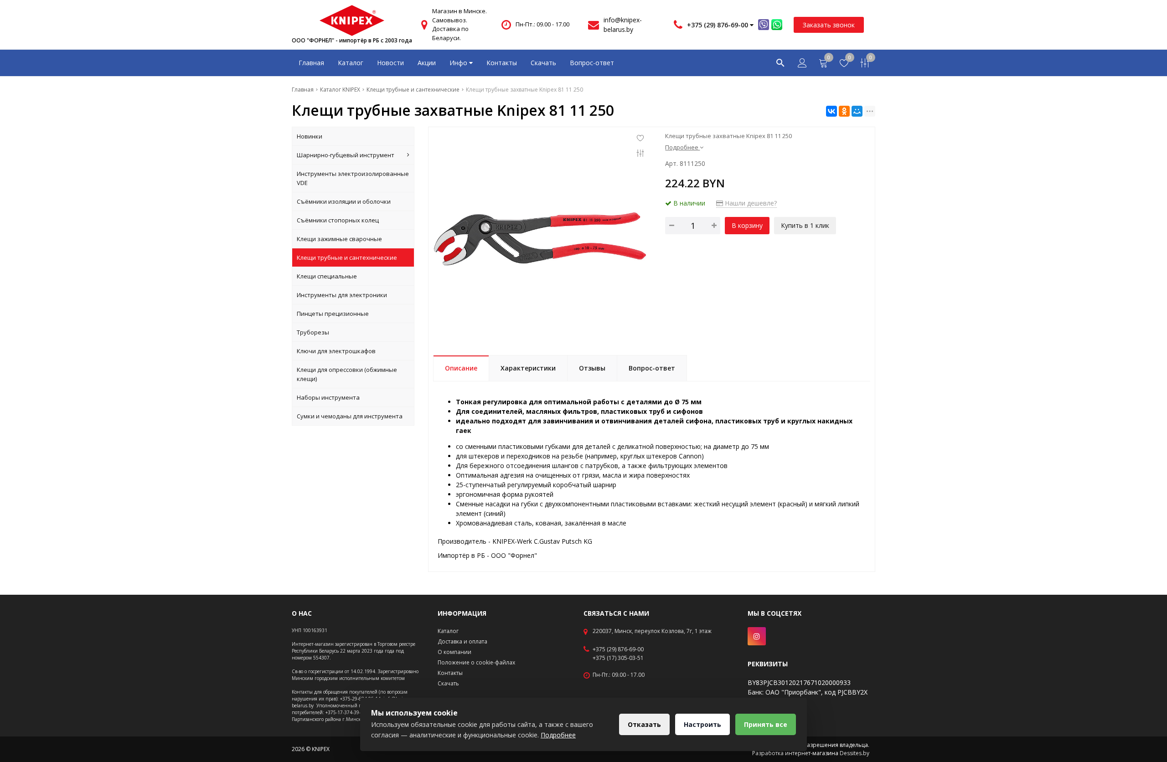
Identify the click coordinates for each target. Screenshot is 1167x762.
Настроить (702, 724)
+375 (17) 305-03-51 (618, 658)
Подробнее (558, 735)
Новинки (309, 136)
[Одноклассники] (844, 111)
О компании (454, 652)
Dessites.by (854, 753)
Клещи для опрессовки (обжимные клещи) (347, 374)
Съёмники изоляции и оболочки (344, 201)
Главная (311, 62)
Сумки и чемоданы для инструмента (350, 416)
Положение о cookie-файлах (476, 662)
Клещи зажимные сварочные (339, 239)
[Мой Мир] (857, 111)
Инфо (459, 62)
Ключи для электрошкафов (336, 351)
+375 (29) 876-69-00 (618, 649)
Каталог (350, 62)
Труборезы (313, 332)
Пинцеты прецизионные (333, 313)
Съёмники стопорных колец (338, 220)
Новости (390, 62)
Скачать (543, 62)
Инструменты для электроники (342, 295)
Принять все (765, 724)
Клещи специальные (327, 276)
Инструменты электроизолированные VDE (353, 178)
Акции (427, 62)
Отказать (644, 724)
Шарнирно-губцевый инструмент (345, 155)
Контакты (501, 62)
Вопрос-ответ (592, 62)
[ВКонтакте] (831, 111)
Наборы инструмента (328, 397)
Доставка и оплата (462, 641)
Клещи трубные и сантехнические (347, 257)
